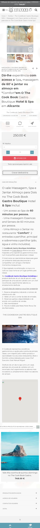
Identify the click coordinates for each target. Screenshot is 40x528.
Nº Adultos (7, 144)
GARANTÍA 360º (20, 126)
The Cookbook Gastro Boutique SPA (20, 112)
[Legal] (20, 508)
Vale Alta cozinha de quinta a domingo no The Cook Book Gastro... (20, 474)
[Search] (36, 10)
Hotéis (10, 16)
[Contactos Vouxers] (20, 503)
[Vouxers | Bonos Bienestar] (18, 10)
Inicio (4, 16)
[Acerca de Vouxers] (20, 498)
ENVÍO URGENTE (32, 126)
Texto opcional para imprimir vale (20, 164)
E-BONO (8, 126)
